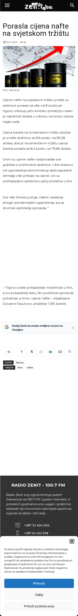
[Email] (60, 352)
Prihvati (39, 583)
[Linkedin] (50, 352)
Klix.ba (20, 362)
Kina (20, 367)
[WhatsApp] (41, 352)
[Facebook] (21, 352)
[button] (72, 541)
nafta (30, 367)
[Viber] (69, 352)
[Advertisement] (38, 248)
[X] (31, 352)
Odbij (39, 595)
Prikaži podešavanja (39, 606)
